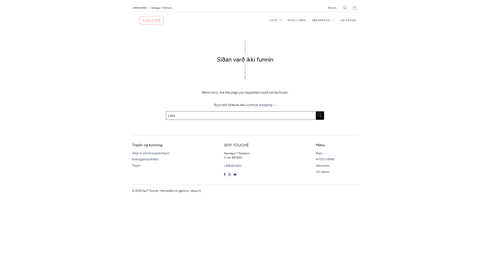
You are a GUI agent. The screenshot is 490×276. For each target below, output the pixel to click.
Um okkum (348, 20)
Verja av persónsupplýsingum (151, 153)
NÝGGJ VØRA (297, 20)
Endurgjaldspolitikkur (145, 159)
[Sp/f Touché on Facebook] (224, 174)
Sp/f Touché (150, 190)
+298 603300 (139, 8)
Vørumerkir (321, 20)
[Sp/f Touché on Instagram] (229, 174)
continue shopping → (261, 105)
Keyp (274, 20)
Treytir (136, 165)
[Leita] (345, 8)
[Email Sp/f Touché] (235, 174)
